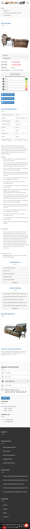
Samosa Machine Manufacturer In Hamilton (13, 299)
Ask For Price (8, 94)
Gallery (5, 512)
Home (2, 8)
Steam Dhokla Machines (9, 279)
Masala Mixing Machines (9, 273)
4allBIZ (16, 527)
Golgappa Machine (7, 276)
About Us (5, 505)
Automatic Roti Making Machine (12, 13)
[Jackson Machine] (15, 3)
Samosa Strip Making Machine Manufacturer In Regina (16, 296)
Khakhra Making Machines (9, 267)
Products (6, 10)
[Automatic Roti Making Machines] (15, 332)
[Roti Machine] (15, 41)
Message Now (8, 98)
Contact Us (6, 516)
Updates (5, 509)
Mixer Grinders (6, 270)
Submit (5, 398)
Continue (15, 354)
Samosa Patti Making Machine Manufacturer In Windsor (16, 302)
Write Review (8, 102)
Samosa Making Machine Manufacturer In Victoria (14, 305)
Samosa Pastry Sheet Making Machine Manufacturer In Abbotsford (16, 293)
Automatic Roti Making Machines (11, 349)
